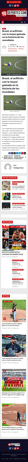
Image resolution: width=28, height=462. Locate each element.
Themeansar (14, 455)
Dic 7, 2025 (7, 257)
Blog (7, 458)
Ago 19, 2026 (7, 328)
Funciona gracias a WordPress (9, 454)
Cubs (5, 301)
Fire (4, 370)
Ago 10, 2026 (7, 397)
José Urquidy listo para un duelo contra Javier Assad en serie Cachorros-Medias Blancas (12, 360)
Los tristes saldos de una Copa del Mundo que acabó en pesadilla (19, 187)
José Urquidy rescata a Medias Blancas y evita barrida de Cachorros (12, 325)
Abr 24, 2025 (17, 284)
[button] (25, 22)
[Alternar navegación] (21, 22)
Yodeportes (13, 44)
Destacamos (6, 226)
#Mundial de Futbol (12, 51)
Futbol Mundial (20, 181)
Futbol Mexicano (20, 193)
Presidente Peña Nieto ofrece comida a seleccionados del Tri (19, 207)
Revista (17, 226)
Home (3, 458)
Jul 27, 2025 (17, 275)
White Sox (10, 301)
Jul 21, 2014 (15, 189)
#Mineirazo (20, 48)
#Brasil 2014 (21, 46)
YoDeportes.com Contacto (19, 458)
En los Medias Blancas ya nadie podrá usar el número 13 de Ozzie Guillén (13, 429)
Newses (23, 454)
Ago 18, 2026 (7, 363)
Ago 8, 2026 (7, 432)
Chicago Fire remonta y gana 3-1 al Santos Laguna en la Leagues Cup (13, 394)
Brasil (4, 28)
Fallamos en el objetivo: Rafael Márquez (17, 197)
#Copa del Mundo (12, 48)
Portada (14, 184)
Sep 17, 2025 (17, 265)
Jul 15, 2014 (15, 209)
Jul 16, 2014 (15, 199)
